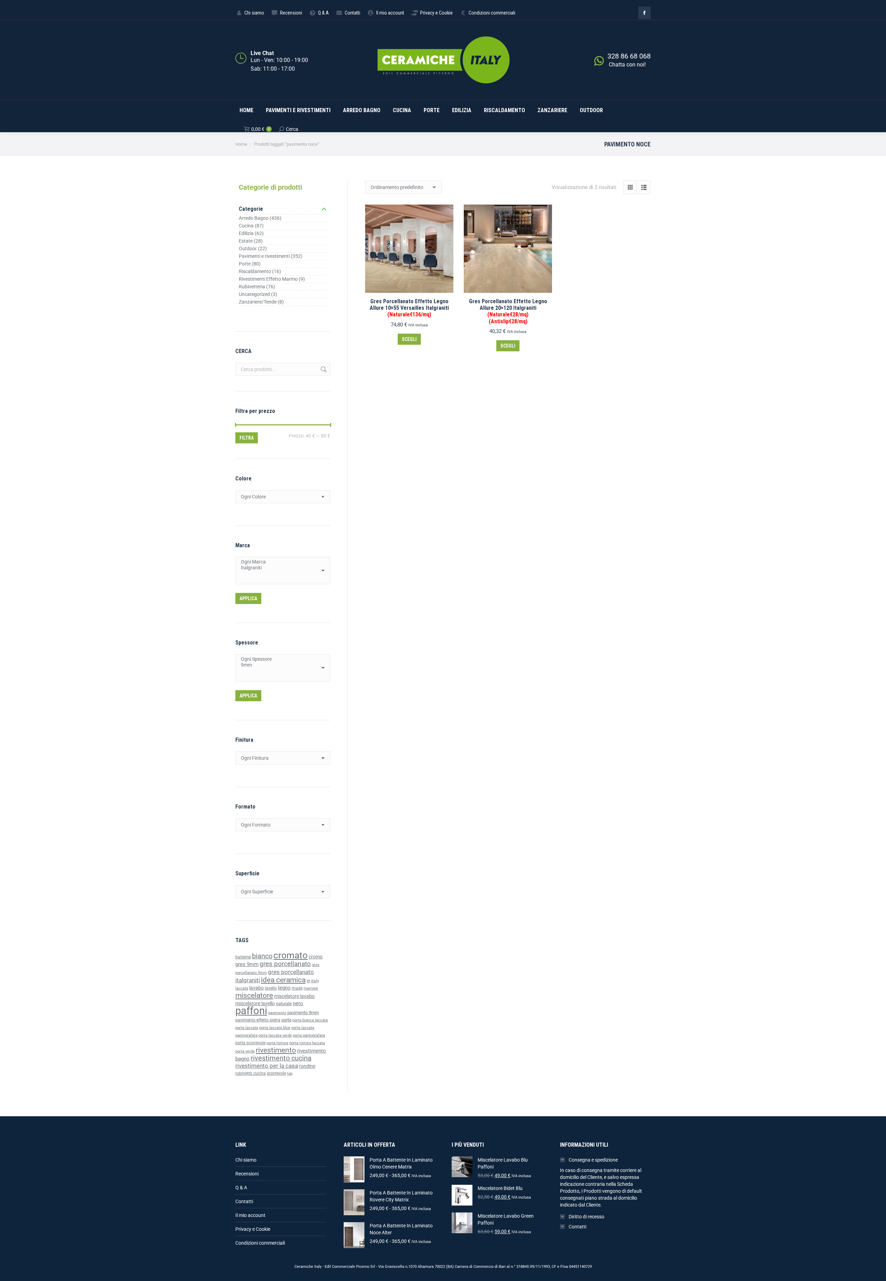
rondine (307, 1066)
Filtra (246, 438)
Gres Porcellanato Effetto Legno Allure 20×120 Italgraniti (508, 311)
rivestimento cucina (281, 1058)
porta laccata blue (274, 1028)
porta (286, 1019)
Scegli (409, 339)
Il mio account (250, 1215)
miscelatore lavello (255, 1003)
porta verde (245, 1051)
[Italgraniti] (280, 568)
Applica (248, 598)
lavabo (256, 988)
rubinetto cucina (250, 1073)
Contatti (244, 1201)
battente (243, 957)
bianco (262, 956)
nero (298, 1003)
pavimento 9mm (303, 1012)
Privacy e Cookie (252, 1229)
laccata (241, 988)
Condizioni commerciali (260, 1243)
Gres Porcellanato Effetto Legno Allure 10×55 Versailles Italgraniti (409, 308)
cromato (290, 955)
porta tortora (277, 1043)
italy (315, 980)
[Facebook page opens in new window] (644, 13)
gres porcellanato (285, 964)
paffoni (251, 1011)
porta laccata (246, 1028)
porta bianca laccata (310, 1020)
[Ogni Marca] (280, 562)
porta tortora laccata (307, 1043)
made (297, 988)
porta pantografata (309, 1035)
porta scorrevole (250, 1042)
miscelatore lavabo (294, 996)
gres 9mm (247, 964)
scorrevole (276, 1073)
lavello (271, 988)
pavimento (277, 1012)
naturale (284, 1003)
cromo (316, 956)
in (308, 980)
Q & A (241, 1187)
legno (284, 988)
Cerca (322, 369)
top (289, 1073)
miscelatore (254, 995)
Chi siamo (245, 1160)
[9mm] (280, 665)
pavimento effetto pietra (257, 1020)
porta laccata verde (275, 1035)
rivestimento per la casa (266, 1065)
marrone (311, 988)
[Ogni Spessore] (280, 659)
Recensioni (247, 1173)
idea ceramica (283, 980)
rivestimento (276, 1050)
